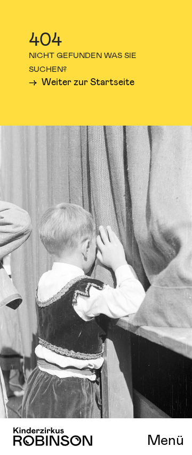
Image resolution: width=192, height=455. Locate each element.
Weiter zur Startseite (86, 81)
